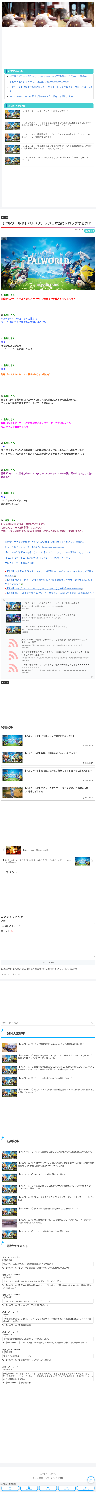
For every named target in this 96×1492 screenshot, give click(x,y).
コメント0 (89, 231)
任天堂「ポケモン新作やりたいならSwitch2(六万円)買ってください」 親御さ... (49, 76)
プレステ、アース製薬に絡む (19, 563)
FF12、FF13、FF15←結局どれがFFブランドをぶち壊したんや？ (42, 96)
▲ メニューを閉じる (7, 1484)
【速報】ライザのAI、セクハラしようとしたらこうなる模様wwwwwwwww (43, 588)
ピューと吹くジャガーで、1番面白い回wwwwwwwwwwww (39, 81)
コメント (7, 931)
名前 (3, 921)
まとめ (5, 217)
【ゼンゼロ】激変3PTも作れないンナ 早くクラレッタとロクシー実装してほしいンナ (48, 552)
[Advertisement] (49, 51)
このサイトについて (48, 1474)
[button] (92, 1022)
